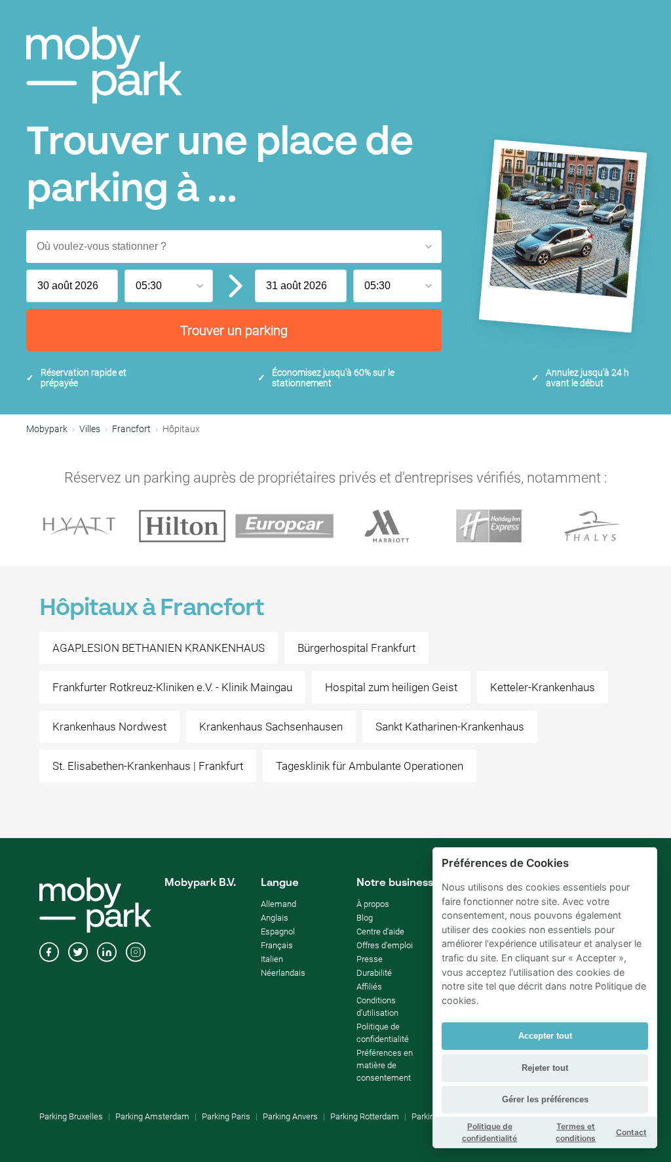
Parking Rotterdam (364, 1116)
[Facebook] (49, 953)
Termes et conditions (576, 1132)
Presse (369, 959)
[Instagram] (135, 953)
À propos (372, 904)
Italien (272, 959)
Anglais (274, 918)
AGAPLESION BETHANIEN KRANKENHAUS (158, 647)
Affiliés (369, 987)
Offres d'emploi (384, 945)
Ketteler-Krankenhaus (542, 687)
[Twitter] (78, 953)
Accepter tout (545, 1036)
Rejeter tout (545, 1068)
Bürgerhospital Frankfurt (356, 647)
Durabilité (374, 973)
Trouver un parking (234, 330)
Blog (364, 918)
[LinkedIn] (107, 953)
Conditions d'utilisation (377, 1006)
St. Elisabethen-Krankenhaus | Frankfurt (147, 765)
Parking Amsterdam (152, 1116)
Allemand (278, 904)
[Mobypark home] (104, 65)
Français (277, 945)
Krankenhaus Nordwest (109, 726)
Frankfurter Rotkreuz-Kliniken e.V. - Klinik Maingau (172, 687)
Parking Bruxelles (71, 1116)
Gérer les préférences (545, 1099)
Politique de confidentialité (382, 1033)
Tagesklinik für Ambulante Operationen (369, 765)
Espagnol (278, 931)
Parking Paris (226, 1116)
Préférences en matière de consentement (384, 1065)
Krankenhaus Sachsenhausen (271, 726)
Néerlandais (283, 973)
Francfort (131, 429)
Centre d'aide (380, 931)
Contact (631, 1132)
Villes (89, 429)
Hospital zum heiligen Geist (391, 687)
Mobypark (46, 429)
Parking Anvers (290, 1116)
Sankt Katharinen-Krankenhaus (449, 726)
